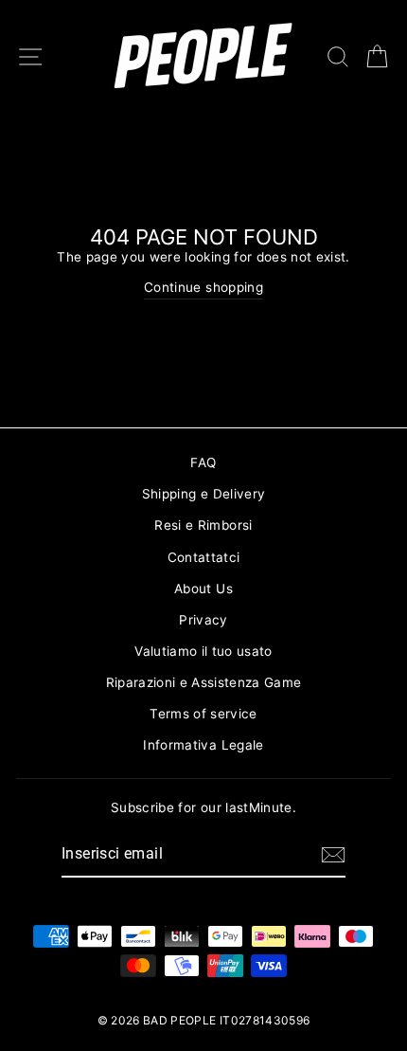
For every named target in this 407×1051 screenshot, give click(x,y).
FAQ (203, 462)
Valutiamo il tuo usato (203, 651)
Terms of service (203, 713)
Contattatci (204, 557)
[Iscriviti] (333, 854)
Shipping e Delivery (203, 493)
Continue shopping (203, 287)
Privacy (203, 619)
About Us (203, 588)
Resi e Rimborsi (203, 525)
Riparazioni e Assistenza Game (204, 682)
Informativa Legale (203, 744)
